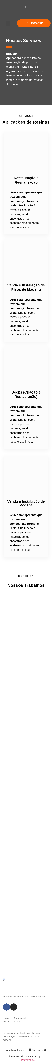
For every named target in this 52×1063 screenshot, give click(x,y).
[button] (8, 23)
